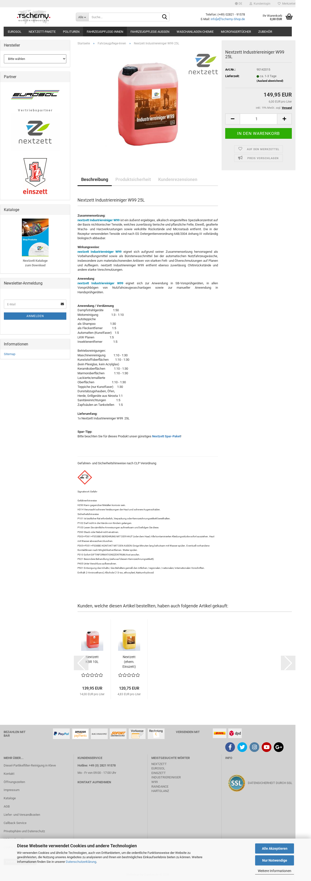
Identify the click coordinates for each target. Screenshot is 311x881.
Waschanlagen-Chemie (195, 31)
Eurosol (14, 31)
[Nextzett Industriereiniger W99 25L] (147, 104)
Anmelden (35, 316)
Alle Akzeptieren (274, 848)
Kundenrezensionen (177, 179)
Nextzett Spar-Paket (166, 436)
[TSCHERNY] (34, 17)
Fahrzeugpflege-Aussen (149, 31)
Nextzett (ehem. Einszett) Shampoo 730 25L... (129, 662)
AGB (7, 806)
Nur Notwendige (274, 860)
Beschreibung (94, 179)
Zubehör (265, 31)
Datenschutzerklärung (81, 862)
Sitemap (9, 354)
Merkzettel (288, 3)
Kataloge (10, 798)
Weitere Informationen (274, 871)
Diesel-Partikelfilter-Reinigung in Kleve (30, 765)
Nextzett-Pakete (42, 31)
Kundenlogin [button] (261, 3)
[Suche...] (164, 17)
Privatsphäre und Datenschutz (24, 831)
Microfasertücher (236, 31)
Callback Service (15, 823)
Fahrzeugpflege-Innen (105, 31)
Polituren (71, 31)
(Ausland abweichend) (270, 80)
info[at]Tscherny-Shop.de (228, 19)
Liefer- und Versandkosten (22, 814)
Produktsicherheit (133, 179)
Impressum (11, 790)
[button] (238, 3)
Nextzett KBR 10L (92, 659)
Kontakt (9, 773)
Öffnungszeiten (14, 782)
